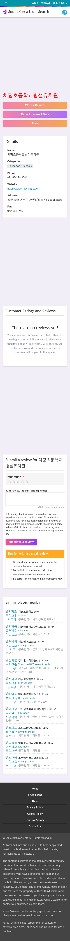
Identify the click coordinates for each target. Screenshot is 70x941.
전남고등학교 (26, 679)
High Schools (25, 683)
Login (35, 2)
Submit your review (21, 542)
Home (34, 788)
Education (14, 166)
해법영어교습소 (27, 641)
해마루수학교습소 (28, 694)
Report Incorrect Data (35, 114)
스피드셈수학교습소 (30, 727)
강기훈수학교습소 (28, 660)
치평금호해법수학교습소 (32, 626)
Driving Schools (26, 645)
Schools (27, 166)
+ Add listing (35, 795)
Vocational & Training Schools (34, 664)
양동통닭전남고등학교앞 (32, 743)
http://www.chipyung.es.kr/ (23, 188)
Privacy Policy (35, 807)
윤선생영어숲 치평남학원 (32, 709)
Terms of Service (35, 820)
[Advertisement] (35, 55)
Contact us (35, 826)
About (35, 801)
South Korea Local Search (28, 12)
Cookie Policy (35, 814)
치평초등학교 (26, 611)
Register (45, 2)
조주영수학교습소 (28, 758)
